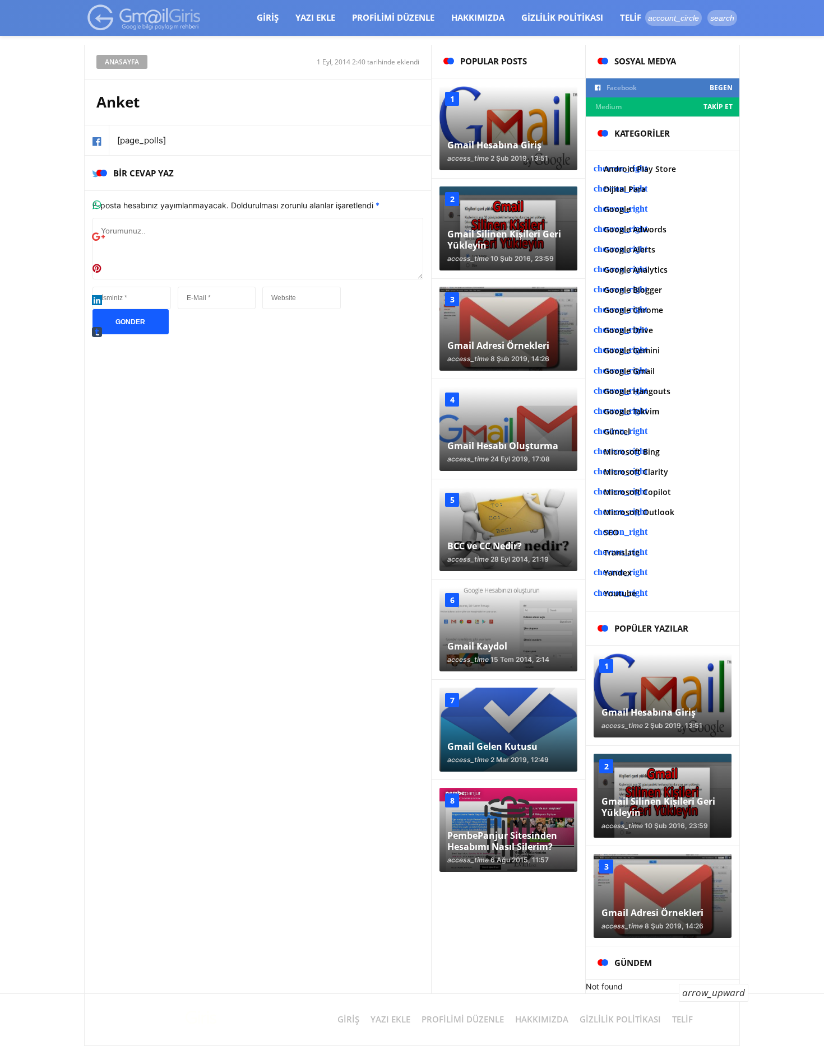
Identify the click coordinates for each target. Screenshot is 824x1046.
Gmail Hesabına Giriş (494, 145)
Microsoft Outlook (639, 512)
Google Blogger (633, 289)
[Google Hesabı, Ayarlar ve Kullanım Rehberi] (144, 17)
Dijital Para (625, 189)
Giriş (268, 17)
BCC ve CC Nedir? (484, 546)
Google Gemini (632, 350)
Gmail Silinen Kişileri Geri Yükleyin (504, 239)
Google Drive (628, 330)
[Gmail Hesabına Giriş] (508, 128)
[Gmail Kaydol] (508, 629)
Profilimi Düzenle (393, 17)
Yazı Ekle (315, 17)
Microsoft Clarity (636, 471)
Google (617, 209)
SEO (611, 532)
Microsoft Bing (632, 451)
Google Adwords (635, 229)
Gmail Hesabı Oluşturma (502, 446)
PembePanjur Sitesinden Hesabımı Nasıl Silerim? (502, 841)
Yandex (618, 572)
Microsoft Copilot (637, 492)
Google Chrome (633, 310)
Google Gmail (629, 371)
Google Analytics (636, 269)
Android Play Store (640, 169)
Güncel (617, 431)
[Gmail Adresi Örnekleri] (508, 329)
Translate (622, 552)
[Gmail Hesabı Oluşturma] (508, 429)
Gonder (130, 322)
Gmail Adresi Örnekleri (498, 345)
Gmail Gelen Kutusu (492, 746)
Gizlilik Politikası (562, 17)
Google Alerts (629, 249)
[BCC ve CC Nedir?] (508, 529)
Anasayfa (122, 62)
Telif (630, 17)
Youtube (620, 593)
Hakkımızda (477, 17)
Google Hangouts (637, 391)
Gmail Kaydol (477, 646)
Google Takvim (631, 411)
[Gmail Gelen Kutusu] (508, 730)
